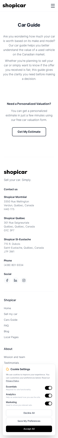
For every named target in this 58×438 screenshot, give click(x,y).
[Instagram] (24, 280)
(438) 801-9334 (13, 265)
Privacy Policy (12, 381)
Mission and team (14, 357)
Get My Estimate (29, 131)
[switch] (48, 388)
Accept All (29, 428)
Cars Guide (10, 319)
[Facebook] (7, 280)
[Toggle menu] (52, 5)
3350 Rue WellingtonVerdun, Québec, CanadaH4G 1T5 (19, 205)
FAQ (6, 325)
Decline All (29, 413)
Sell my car (10, 314)
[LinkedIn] (15, 280)
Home (7, 308)
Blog (6, 331)
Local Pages (11, 337)
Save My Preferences (29, 421)
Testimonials (11, 362)
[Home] (14, 5)
